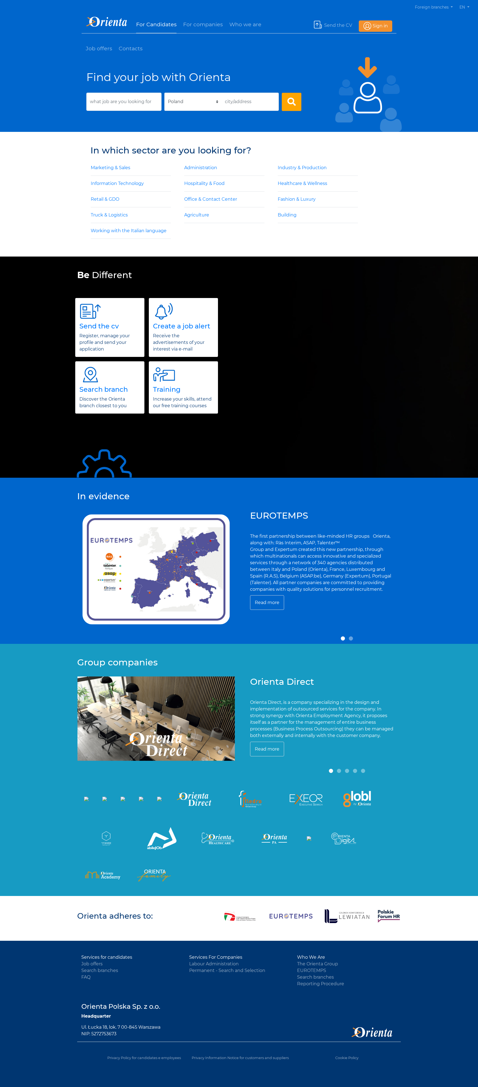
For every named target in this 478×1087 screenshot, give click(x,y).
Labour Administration (214, 963)
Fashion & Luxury (297, 199)
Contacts (130, 48)
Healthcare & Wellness (302, 183)
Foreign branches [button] (432, 7)
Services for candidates (106, 957)
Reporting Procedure (320, 983)
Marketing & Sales (110, 167)
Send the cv (99, 326)
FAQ (85, 977)
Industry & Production (302, 167)
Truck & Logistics (109, 215)
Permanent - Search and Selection (227, 970)
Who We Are (311, 957)
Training (167, 389)
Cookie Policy (346, 1058)
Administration (200, 167)
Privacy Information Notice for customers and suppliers (240, 1058)
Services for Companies (215, 957)
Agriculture (196, 215)
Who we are (245, 24)
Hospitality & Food (204, 183)
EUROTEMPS (311, 970)
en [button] (462, 7)
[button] (343, 638)
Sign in (380, 25)
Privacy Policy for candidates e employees (144, 1058)
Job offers (99, 48)
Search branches (99, 970)
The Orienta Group (317, 963)
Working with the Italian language (129, 230)
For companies (203, 24)
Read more (267, 602)
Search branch (103, 389)
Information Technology (117, 183)
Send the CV (338, 25)
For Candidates (156, 24)
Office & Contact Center (210, 199)
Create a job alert (181, 326)
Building (287, 215)
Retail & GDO (105, 199)
